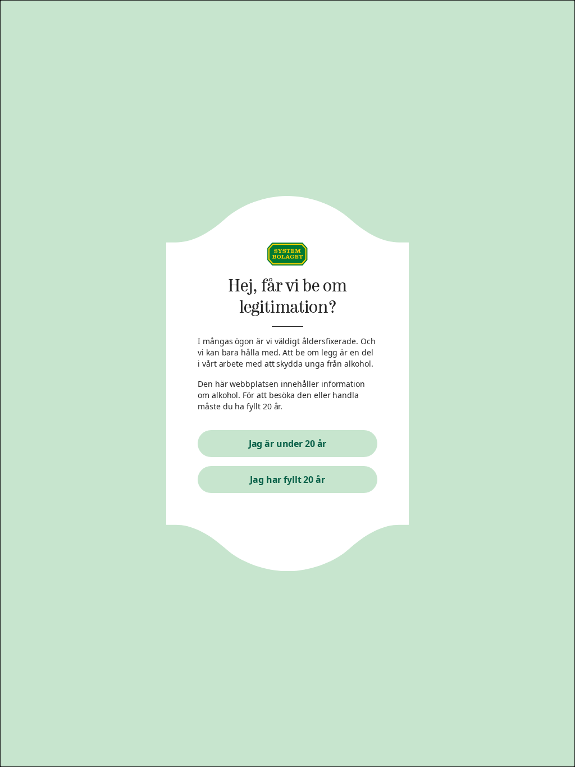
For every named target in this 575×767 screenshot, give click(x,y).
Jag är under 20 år (288, 443)
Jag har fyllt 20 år (287, 479)
